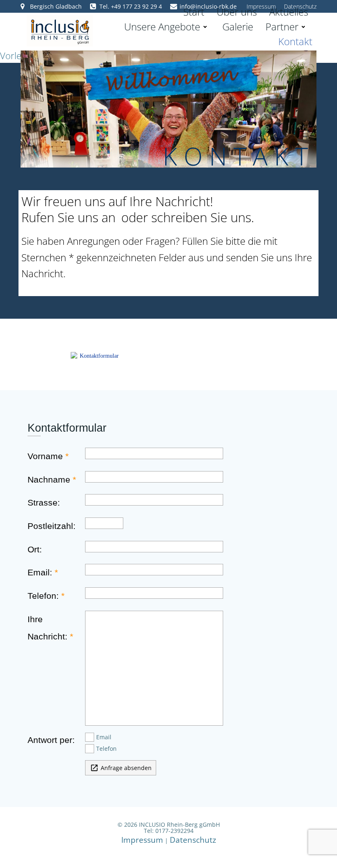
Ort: (35, 549)
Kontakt (295, 41)
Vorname (45, 456)
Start (193, 11)
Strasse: (44, 503)
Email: (40, 572)
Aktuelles (288, 11)
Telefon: (43, 596)
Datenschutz (193, 840)
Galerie (237, 26)
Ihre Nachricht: (47, 628)
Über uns (237, 11)
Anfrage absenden (121, 767)
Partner (281, 26)
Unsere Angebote (162, 26)
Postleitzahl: (52, 526)
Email (103, 737)
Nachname (49, 480)
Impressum (142, 840)
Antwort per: (51, 740)
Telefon (106, 748)
